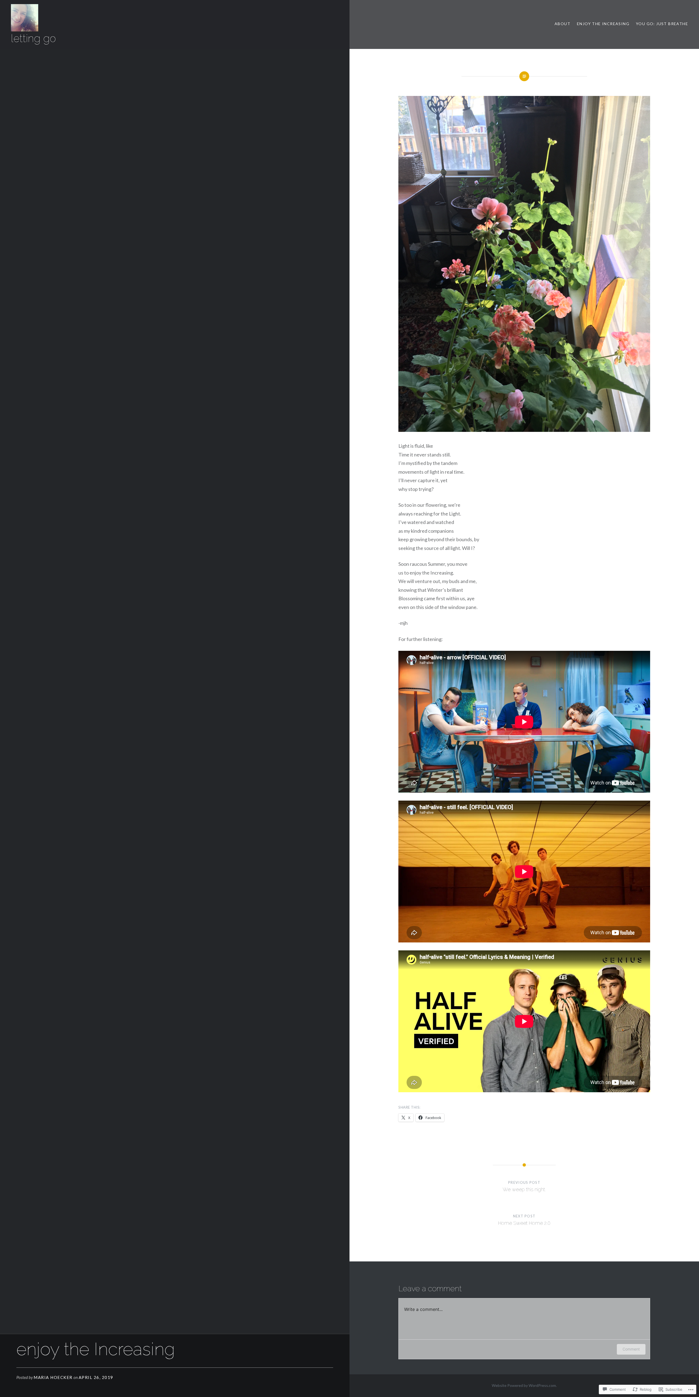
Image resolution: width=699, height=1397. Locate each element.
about (562, 23)
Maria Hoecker (53, 1377)
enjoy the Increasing (603, 23)
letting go (33, 38)
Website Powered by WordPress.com (524, 1385)
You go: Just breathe (662, 23)
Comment (631, 1349)
